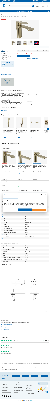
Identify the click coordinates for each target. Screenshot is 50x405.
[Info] (9, 171)
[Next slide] (48, 129)
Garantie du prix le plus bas (6, 1)
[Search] (33, 6)
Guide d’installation (6, 327)
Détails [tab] (25, 197)
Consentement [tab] (10, 197)
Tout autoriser (39, 209)
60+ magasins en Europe (35, 1)
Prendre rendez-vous (26, 376)
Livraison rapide (14, 1)
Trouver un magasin (16, 376)
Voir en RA (36, 47)
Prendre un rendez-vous (45, 2)
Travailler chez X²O (36, 2)
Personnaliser (24, 209)
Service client (29, 2)
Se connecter (44, 376)
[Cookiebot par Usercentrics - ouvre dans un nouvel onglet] (42, 194)
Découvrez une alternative (22, 55)
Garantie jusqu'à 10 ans (45, 1)
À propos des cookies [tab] (39, 197)
